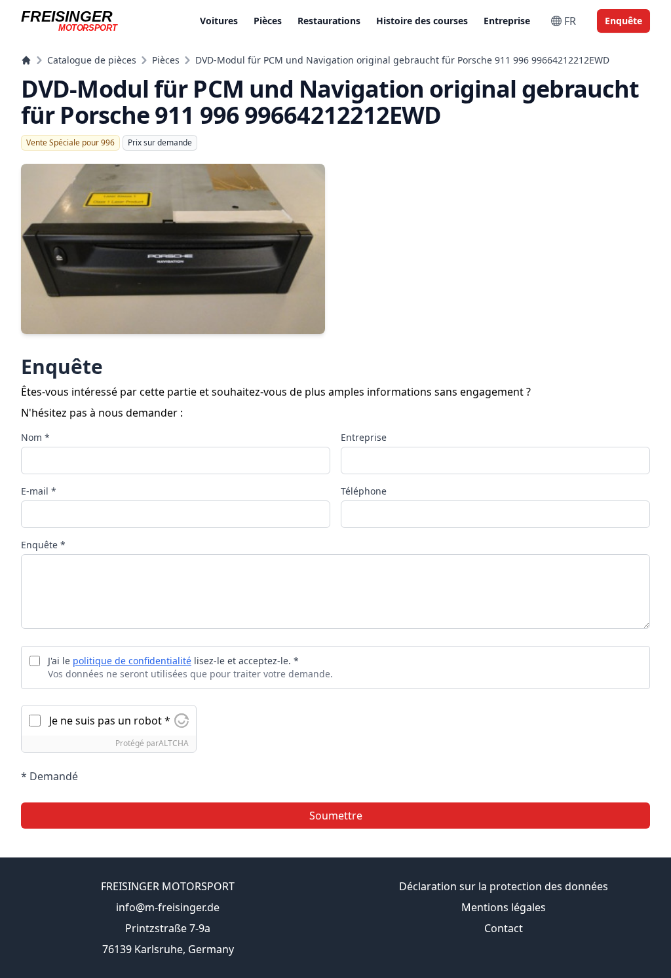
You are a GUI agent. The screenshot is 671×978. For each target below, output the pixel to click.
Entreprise (507, 20)
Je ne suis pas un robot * (109, 720)
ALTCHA (174, 743)
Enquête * (43, 544)
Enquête (623, 20)
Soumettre (335, 815)
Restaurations (328, 20)
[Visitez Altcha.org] (181, 720)
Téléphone (364, 491)
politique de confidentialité (132, 660)
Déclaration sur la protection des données (503, 886)
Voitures (219, 20)
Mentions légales (503, 907)
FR (570, 21)
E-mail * (38, 491)
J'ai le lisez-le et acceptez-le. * (173, 660)
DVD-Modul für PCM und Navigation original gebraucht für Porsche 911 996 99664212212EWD (402, 60)
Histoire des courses (422, 20)
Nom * (35, 437)
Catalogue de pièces (91, 60)
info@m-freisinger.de (168, 907)
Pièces (268, 20)
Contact (503, 928)
